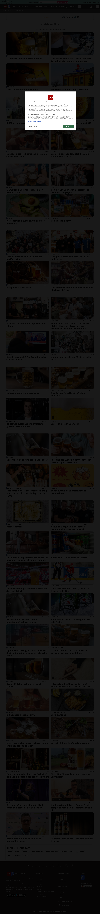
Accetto (68, 126)
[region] (50, 110)
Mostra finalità (33, 126)
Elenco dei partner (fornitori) (34, 121)
